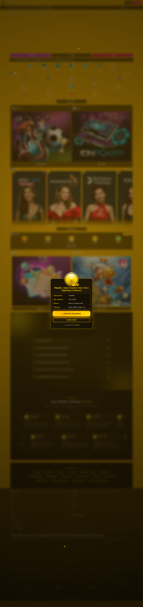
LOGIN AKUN (71, 320)
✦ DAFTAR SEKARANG (71, 313)
